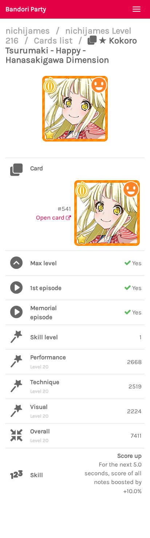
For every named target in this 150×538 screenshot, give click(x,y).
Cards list (54, 40)
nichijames (28, 31)
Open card (51, 217)
